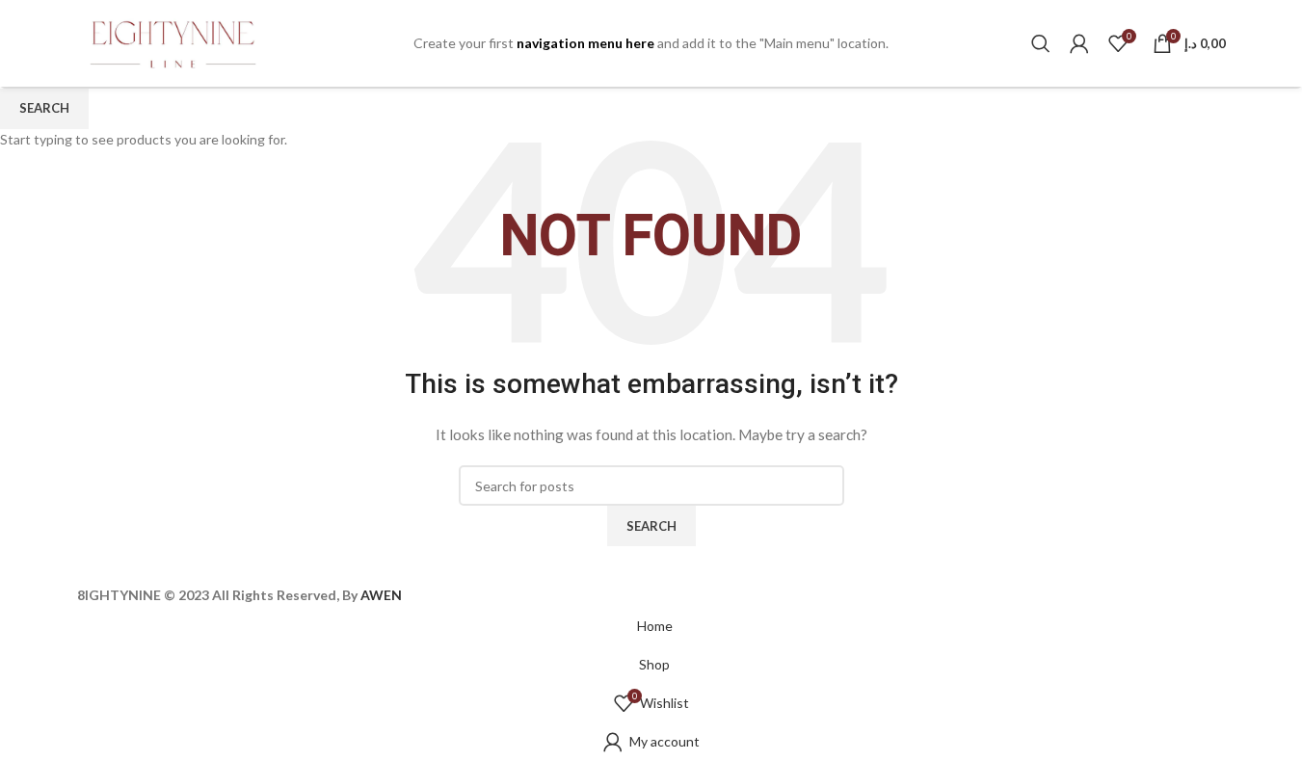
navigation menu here (585, 43)
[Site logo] (173, 42)
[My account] (1079, 43)
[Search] (1041, 43)
